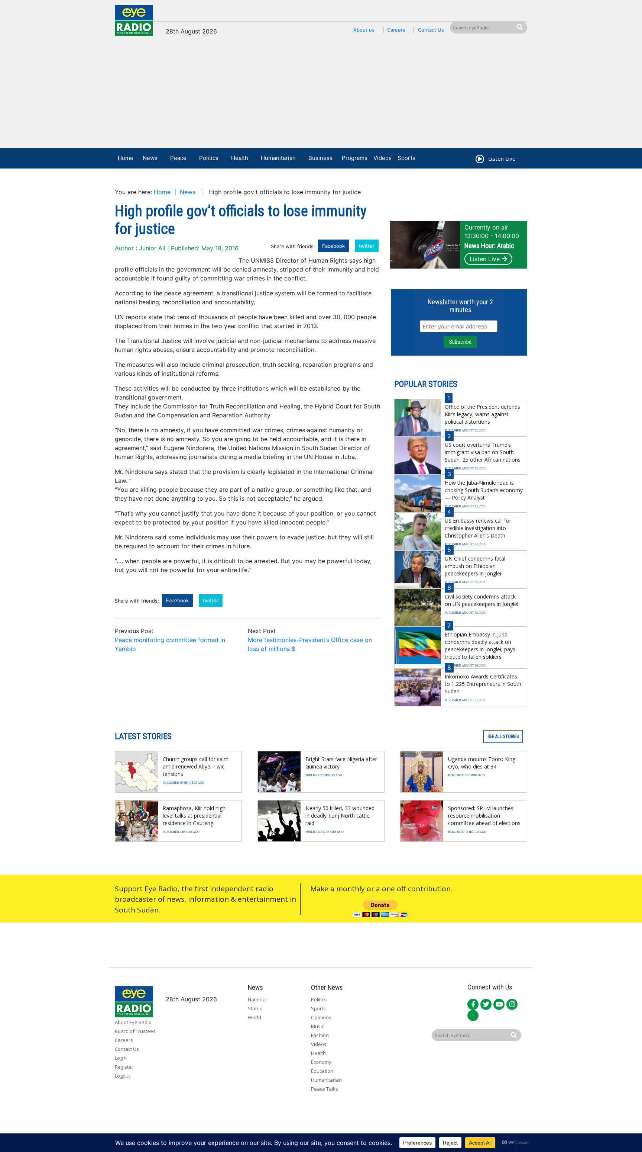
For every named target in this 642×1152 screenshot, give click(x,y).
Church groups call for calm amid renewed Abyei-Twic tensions (195, 766)
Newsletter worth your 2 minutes (460, 306)
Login (121, 1058)
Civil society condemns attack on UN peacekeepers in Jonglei (481, 600)
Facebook (333, 246)
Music (317, 1026)
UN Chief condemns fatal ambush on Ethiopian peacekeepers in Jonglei (475, 566)
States (255, 1008)
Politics (208, 157)
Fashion (320, 1035)
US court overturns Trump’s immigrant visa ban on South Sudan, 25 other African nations (483, 452)
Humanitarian (278, 157)
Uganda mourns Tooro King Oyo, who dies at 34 (481, 762)
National (257, 999)
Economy (321, 1062)
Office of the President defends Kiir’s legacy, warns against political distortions (482, 414)
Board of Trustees (135, 1031)
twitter (366, 246)
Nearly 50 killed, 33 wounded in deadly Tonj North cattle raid (339, 816)
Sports (406, 157)
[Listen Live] (479, 160)
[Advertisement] (321, 96)
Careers (396, 30)
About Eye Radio (133, 1022)
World (254, 1017)
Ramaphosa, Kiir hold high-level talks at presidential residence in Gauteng (195, 816)
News (150, 157)
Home (125, 157)
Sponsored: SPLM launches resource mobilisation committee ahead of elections (484, 816)
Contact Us (431, 30)
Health (239, 157)
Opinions (321, 1017)
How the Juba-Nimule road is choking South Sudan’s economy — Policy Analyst (484, 490)
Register (124, 1066)
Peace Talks (324, 1088)
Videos (382, 157)
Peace (178, 157)
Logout (122, 1075)
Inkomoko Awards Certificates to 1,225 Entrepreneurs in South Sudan (483, 684)
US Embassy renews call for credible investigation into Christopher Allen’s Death (478, 528)
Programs (354, 157)
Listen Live (485, 259)
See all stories (503, 736)
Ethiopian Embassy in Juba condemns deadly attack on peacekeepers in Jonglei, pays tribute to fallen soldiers (480, 645)
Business (320, 157)
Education (322, 1071)
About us (363, 30)
